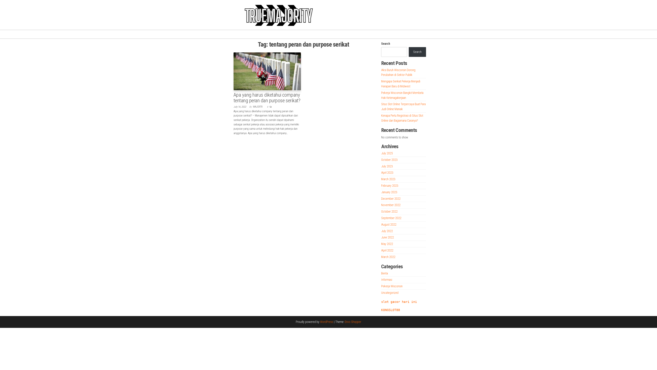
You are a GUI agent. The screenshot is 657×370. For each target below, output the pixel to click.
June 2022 (387, 237)
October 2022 (389, 211)
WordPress (326, 322)
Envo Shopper (353, 322)
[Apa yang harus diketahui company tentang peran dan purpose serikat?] (267, 71)
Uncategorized (389, 292)
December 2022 (391, 198)
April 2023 (387, 172)
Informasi (386, 279)
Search (385, 43)
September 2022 (391, 218)
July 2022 (387, 231)
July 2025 (387, 153)
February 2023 (389, 185)
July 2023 (387, 166)
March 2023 (388, 179)
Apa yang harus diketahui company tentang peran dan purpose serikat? (267, 97)
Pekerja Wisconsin (392, 286)
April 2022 (387, 250)
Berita (384, 273)
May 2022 (387, 244)
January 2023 (389, 192)
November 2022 (391, 205)
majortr (258, 106)
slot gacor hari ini (399, 302)
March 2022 (388, 257)
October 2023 (389, 160)
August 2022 (388, 224)
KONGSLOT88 (390, 310)
